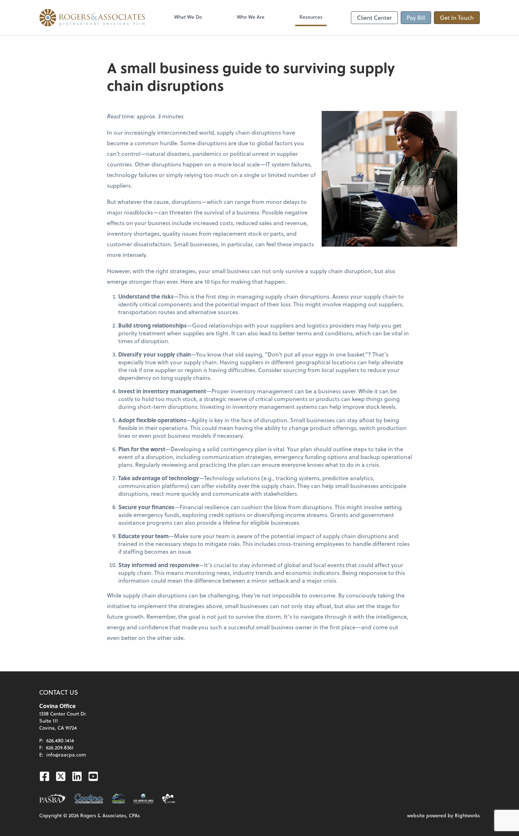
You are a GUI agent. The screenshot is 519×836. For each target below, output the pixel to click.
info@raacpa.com (66, 754)
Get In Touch (457, 17)
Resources (310, 16)
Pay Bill (416, 17)
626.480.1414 (60, 740)
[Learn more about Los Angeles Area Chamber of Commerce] (143, 798)
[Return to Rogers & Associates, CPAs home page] (92, 18)
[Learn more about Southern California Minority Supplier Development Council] (169, 798)
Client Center (374, 17)
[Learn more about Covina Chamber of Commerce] (88, 798)
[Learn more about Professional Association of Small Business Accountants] (52, 798)
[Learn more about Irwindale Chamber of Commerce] (118, 798)
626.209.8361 (59, 747)
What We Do (188, 16)
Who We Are (250, 16)
